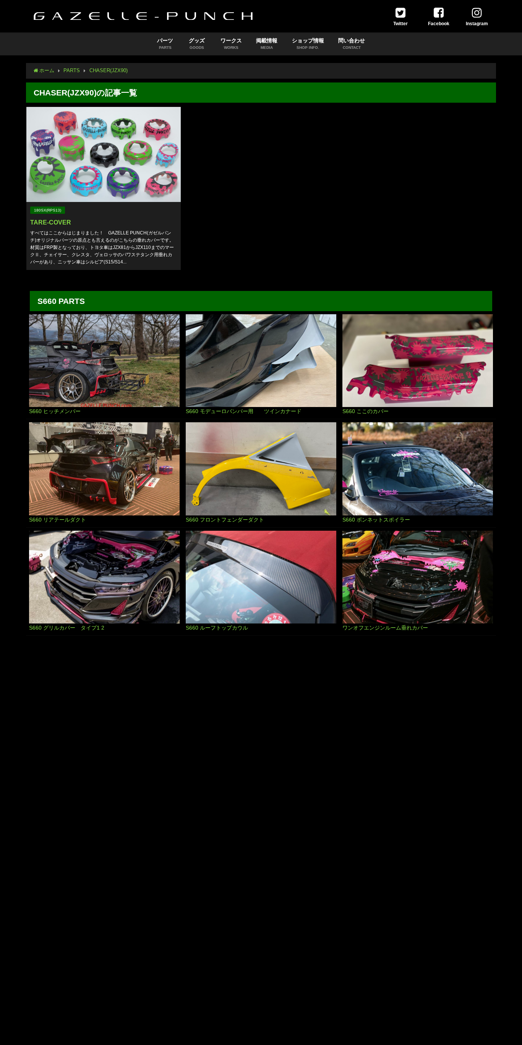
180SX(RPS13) (47, 210)
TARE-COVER (50, 222)
